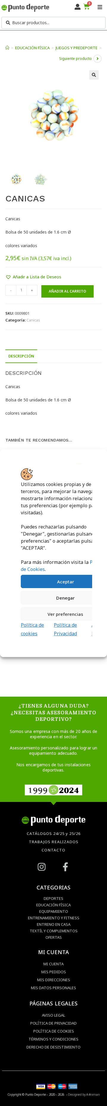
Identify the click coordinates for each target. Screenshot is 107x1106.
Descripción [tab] (21, 356)
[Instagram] (42, 867)
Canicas (33, 320)
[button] (94, 75)
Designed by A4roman (84, 1094)
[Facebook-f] (65, 867)
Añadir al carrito (67, 291)
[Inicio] (7, 47)
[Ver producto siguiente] (97, 59)
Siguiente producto (75, 58)
